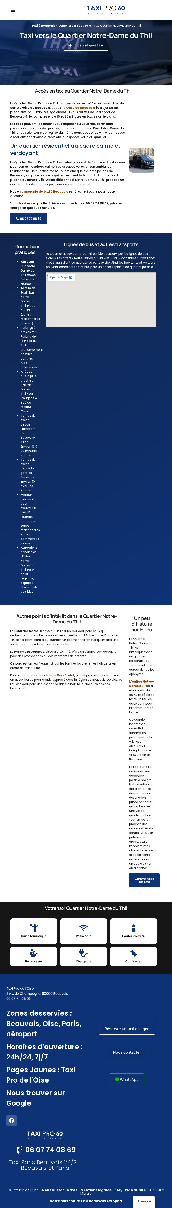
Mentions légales (96, 1190)
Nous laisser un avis (59, 1190)
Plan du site (135, 1190)
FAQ (118, 1190)
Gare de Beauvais (80, 108)
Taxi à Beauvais (43, 26)
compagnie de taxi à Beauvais (44, 191)
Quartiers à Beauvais (74, 26)
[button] (12, 10)
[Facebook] (11, 1120)
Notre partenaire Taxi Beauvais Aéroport (86, 1201)
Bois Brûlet (65, 675)
